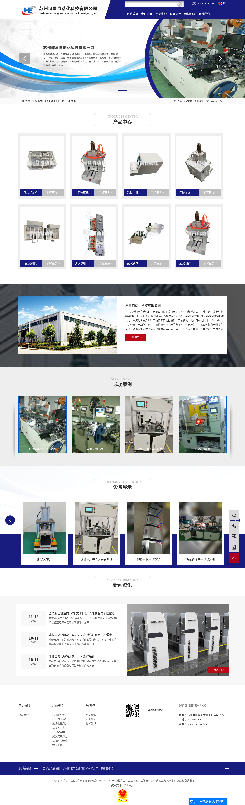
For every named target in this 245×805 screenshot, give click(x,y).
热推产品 (120, 780)
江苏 (143, 780)
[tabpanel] (122, 58)
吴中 (148, 780)
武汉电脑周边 (59, 723)
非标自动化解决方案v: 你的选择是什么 (73, 656)
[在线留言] (234, 547)
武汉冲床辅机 (59, 719)
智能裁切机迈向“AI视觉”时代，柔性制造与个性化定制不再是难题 (83, 613)
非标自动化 (37, 101)
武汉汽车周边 (59, 736)
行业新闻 (91, 719)
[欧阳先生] (234, 515)
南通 (187, 780)
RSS (196, 101)
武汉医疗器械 (59, 740)
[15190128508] (234, 526)
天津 (169, 780)
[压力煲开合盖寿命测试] (149, 424)
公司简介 (23, 715)
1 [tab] (111, 90)
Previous (24, 58)
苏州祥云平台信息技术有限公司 (80, 768)
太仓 (153, 780)
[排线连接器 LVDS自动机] (42, 424)
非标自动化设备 (52, 101)
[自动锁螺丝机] (203, 424)
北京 (174, 780)
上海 (163, 780)
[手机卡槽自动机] (96, 424)
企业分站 (178, 101)
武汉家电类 (58, 732)
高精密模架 (107, 768)
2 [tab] (122, 90)
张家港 (180, 780)
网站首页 (132, 13)
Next (220, 58)
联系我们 (204, 13)
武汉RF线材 (58, 715)
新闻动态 (190, 13)
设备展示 (175, 13)
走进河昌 (146, 13)
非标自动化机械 (68, 101)
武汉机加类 (58, 727)
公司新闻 (91, 715)
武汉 (158, 780)
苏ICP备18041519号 (104, 780)
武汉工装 (57, 745)
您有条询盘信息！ (215, 101)
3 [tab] (134, 90)
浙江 (192, 780)
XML (201, 101)
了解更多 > (135, 337)
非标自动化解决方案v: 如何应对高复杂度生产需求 (80, 635)
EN (225, 3)
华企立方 (129, 785)
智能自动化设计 (51, 768)
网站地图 (188, 101)
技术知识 (91, 723)
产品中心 (161, 13)
